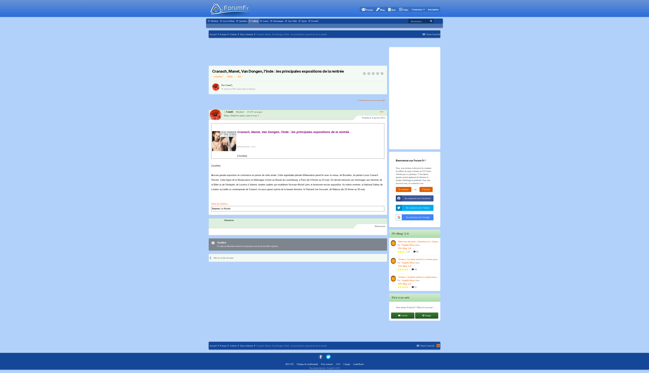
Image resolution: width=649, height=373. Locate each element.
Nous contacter (327, 364)
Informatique (278, 21)
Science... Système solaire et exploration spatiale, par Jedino (417, 277)
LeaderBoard (358, 364)
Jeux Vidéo (292, 21)
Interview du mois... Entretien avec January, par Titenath (419, 241)
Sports (304, 21)
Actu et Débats (228, 21)
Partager (427, 315)
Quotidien (243, 21)
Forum (369, 10)
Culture (254, 21)
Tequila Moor (408, 245)
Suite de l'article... (220, 203)
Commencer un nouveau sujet (371, 100)
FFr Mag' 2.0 (404, 248)
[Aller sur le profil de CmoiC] (216, 87)
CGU (338, 364)
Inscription (433, 9)
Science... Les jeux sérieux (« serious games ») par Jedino (418, 259)
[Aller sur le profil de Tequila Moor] (393, 243)
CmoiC (228, 85)
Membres (214, 21)
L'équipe (346, 364)
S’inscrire (426, 189)
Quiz (393, 10)
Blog (382, 10)
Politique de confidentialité (307, 364)
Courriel (403, 315)
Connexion (417, 9)
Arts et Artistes (248, 89)
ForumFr (315, 21)
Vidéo (405, 10)
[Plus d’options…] (381, 112)
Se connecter (404, 189)
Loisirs (265, 21)
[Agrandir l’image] (224, 140)
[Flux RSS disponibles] (438, 346)
